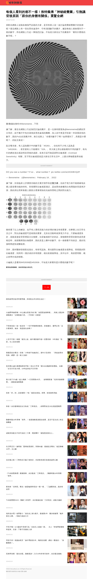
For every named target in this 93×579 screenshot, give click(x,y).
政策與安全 (15, 571)
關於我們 (8, 571)
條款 (19, 571)
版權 (25, 571)
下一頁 (46, 287)
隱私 (22, 571)
